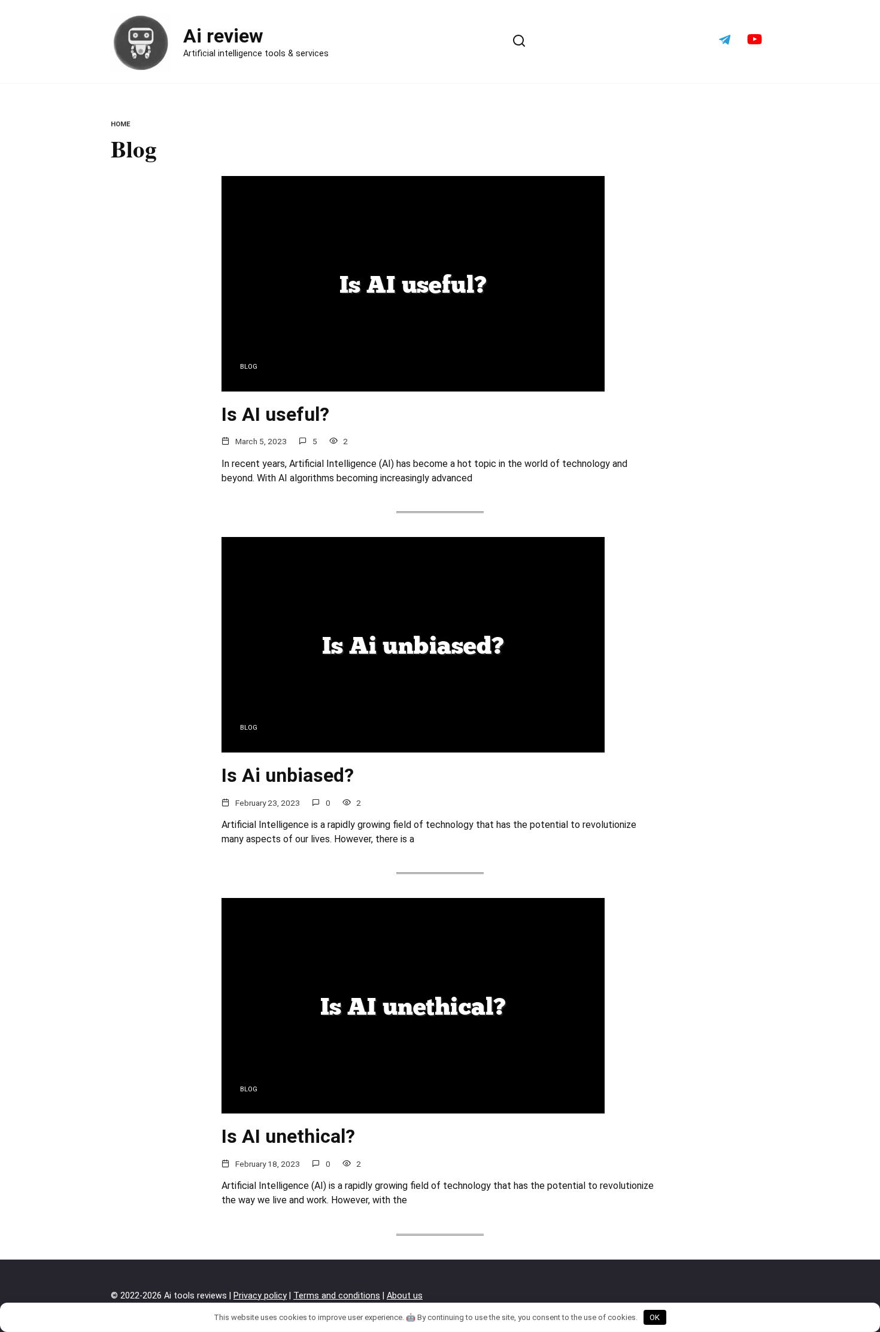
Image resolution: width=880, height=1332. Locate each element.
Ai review (223, 36)
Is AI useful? (275, 414)
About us (405, 1296)
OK (655, 1317)
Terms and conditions (336, 1296)
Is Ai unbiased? (287, 775)
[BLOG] (413, 384)
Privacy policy (260, 1296)
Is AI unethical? (288, 1136)
